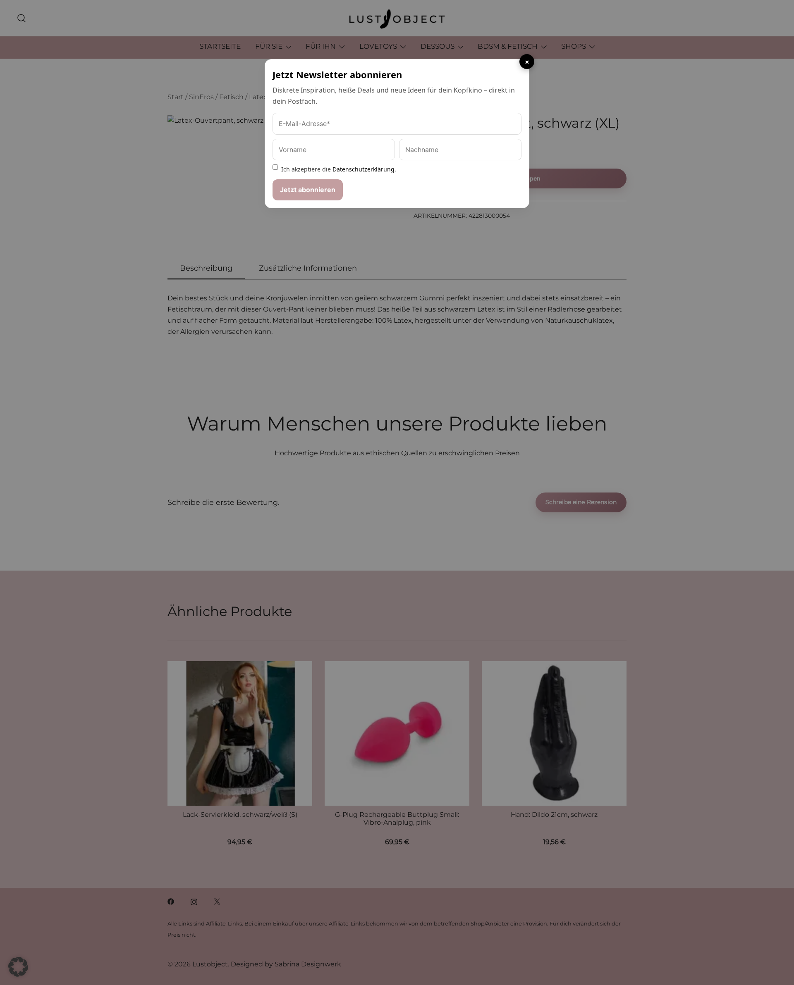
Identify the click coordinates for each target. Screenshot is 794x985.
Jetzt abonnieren (307, 190)
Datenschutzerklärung (363, 169)
